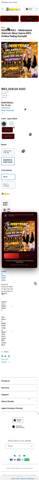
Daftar (11, 255)
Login (27, 255)
